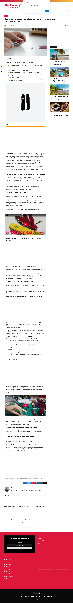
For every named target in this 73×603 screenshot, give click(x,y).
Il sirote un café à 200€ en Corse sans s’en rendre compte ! (60, 115)
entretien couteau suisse (24, 478)
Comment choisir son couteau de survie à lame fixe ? (39, 520)
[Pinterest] (2, 69)
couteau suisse (15, 478)
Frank (8, 25)
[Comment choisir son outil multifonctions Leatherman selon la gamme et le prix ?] (25, 514)
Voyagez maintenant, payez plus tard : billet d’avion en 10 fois (61, 575)
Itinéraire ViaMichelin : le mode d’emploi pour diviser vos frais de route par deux (44, 558)
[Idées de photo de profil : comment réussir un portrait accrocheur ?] (11, 501)
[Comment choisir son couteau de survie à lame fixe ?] (40, 514)
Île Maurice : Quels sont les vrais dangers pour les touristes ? (44, 579)
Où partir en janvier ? (7, 559)
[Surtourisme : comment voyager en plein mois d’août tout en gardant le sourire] (59, 72)
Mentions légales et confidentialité (44, 596)
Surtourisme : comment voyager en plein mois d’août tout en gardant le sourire (59, 80)
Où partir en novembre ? (8, 576)
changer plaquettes (8, 478)
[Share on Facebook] (62, 25)
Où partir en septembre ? (8, 573)
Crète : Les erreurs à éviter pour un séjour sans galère (44, 575)
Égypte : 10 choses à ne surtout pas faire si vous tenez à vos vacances (44, 572)
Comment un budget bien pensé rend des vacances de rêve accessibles (59, 63)
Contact (22, 596)
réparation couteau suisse (33, 478)
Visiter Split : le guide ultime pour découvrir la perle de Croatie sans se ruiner (61, 563)
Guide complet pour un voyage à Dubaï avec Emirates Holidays (44, 563)
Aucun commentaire (19, 25)
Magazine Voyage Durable (42, 540)
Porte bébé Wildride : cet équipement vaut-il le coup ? (39, 507)
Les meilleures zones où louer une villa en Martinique (44, 568)
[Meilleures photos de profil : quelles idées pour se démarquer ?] (25, 501)
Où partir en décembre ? (8, 578)
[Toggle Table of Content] (13, 59)
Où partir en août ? (7, 571)
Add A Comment (25, 526)
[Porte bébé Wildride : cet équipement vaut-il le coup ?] (40, 501)
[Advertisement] (25, 140)
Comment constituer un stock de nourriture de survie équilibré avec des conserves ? (10, 521)
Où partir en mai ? (7, 566)
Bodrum (39, 543)
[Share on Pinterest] (65, 25)
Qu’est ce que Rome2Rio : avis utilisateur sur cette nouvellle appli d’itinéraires (61, 558)
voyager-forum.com (41, 541)
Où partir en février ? (7, 561)
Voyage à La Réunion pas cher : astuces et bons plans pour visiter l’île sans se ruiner (60, 98)
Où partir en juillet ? (7, 569)
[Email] (2, 72)
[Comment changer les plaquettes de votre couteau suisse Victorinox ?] (25, 42)
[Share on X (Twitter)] (64, 25)
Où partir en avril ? (7, 564)
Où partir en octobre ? (8, 574)
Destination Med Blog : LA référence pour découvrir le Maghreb (61, 568)
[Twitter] (2, 64)
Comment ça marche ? (30, 596)
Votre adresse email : (34, 5)
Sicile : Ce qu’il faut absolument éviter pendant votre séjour (62, 572)
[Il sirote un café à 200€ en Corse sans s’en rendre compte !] (59, 107)
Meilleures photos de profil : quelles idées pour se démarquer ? (25, 508)
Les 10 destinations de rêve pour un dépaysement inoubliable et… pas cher (61, 583)
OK (46, 11)
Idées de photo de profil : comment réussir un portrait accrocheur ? (10, 508)
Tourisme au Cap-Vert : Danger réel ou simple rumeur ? (62, 579)
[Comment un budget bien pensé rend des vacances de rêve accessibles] (59, 54)
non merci (40, 11)
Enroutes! (39, 538)
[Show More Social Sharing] (68, 25)
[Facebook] (2, 61)
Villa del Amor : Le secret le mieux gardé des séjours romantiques (44, 583)
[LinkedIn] (2, 66)
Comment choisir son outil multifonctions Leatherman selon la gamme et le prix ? (24, 521)
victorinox (41, 478)
